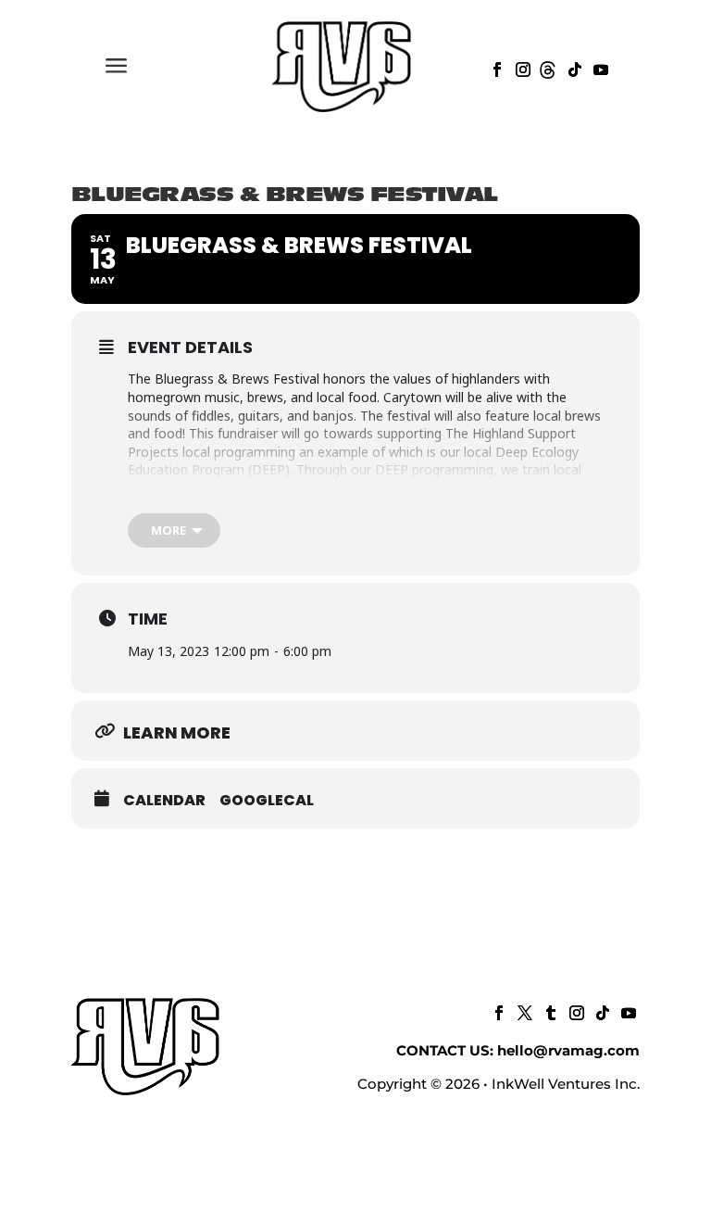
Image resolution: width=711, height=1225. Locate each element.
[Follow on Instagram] (521, 68)
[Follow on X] (523, 1011)
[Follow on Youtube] (599, 68)
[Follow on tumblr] (549, 1011)
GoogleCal (266, 800)
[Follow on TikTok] (573, 68)
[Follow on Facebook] (495, 68)
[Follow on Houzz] (547, 68)
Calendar (164, 800)
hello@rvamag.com (568, 1050)
